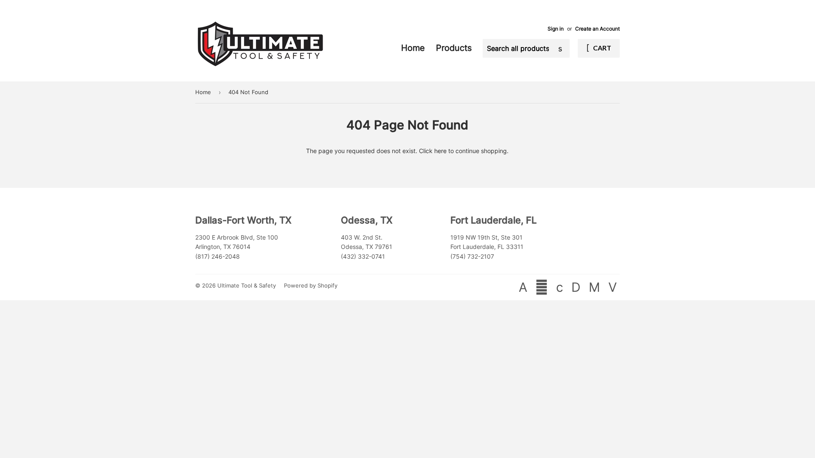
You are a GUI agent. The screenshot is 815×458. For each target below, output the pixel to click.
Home (414, 48)
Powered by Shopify (310, 285)
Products (455, 48)
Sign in (556, 28)
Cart (601, 48)
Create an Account (597, 28)
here (440, 150)
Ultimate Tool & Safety (246, 285)
